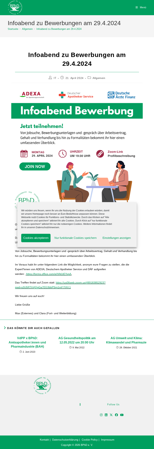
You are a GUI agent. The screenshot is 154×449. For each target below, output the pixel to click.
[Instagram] (101, 415)
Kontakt (44, 439)
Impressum (107, 439)
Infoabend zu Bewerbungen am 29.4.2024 (59, 29)
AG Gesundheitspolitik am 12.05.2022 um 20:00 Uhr (77, 340)
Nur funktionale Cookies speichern (75, 237)
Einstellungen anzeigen (117, 237)
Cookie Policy (90, 439)
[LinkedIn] (106, 415)
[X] (111, 415)
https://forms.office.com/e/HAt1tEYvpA (48, 273)
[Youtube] (122, 415)
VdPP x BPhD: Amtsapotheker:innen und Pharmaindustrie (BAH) (27, 342)
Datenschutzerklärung (65, 439)
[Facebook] (116, 415)
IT (55, 77)
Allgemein (99, 77)
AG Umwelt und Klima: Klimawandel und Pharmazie (126, 340)
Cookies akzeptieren (35, 237)
